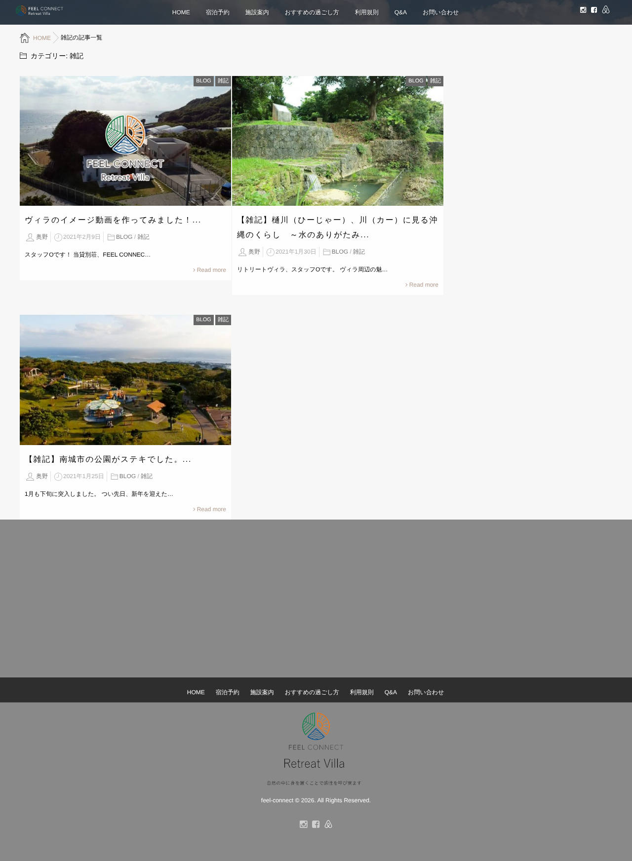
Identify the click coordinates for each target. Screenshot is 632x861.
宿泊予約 (218, 12)
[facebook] (594, 10)
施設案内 (257, 12)
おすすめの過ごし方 (312, 12)
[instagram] (583, 10)
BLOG (203, 81)
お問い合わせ (441, 12)
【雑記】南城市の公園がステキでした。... (108, 459)
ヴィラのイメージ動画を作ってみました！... (113, 220)
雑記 (223, 81)
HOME (181, 12)
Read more (211, 269)
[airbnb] (605, 11)
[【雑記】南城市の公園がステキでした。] (125, 380)
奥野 (42, 236)
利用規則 (367, 12)
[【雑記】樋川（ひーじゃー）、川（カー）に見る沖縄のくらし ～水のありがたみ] (337, 141)
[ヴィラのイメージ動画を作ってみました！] (125, 141)
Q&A (401, 12)
